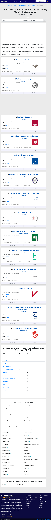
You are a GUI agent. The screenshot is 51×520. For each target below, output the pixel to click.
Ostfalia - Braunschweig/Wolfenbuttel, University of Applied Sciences (24, 308)
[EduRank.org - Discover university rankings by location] (4, 1)
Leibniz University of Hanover (23, 155)
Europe (28, 5)
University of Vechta (23, 288)
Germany (33, 5)
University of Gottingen (23, 79)
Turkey (40, 507)
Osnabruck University (23, 117)
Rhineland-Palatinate (7, 387)
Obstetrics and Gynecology (20, 5)
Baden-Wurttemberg (7, 393)
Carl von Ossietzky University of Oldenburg (23, 193)
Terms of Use (40, 519)
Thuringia (5, 372)
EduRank (31, 14)
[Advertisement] (12, 34)
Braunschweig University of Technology (23, 136)
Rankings (34, 73)
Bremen (4, 356)
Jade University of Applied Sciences (23, 328)
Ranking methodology (7, 516)
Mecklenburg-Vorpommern (9, 378)
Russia (40, 505)
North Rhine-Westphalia (8, 369)
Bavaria (4, 390)
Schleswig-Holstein (7, 366)
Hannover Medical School (23, 60)
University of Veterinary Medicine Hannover (23, 174)
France (40, 499)
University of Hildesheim (23, 212)
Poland (40, 497)
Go (44, 20)
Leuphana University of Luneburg (23, 269)
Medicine (10, 5)
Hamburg (5, 360)
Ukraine (41, 503)
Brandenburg (5, 381)
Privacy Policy (47, 519)
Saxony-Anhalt (6, 363)
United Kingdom (42, 501)
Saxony (4, 384)
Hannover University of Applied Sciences (24, 250)
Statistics (12, 73)
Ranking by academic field (23, 17)
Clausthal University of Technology (23, 231)
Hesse (4, 375)
